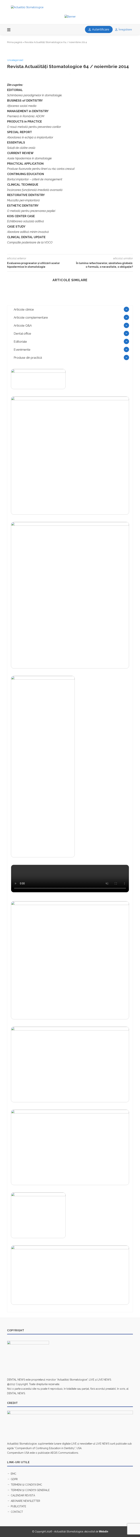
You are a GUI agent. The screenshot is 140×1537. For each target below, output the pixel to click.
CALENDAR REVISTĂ (23, 1495)
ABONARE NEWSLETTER (25, 1500)
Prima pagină (14, 42)
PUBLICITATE (18, 1506)
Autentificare (100, 29)
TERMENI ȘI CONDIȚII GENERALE (30, 1490)
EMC (13, 1473)
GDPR (14, 1479)
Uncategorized (15, 60)
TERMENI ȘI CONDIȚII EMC (26, 1484)
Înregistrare (125, 29)
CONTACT (17, 1511)
